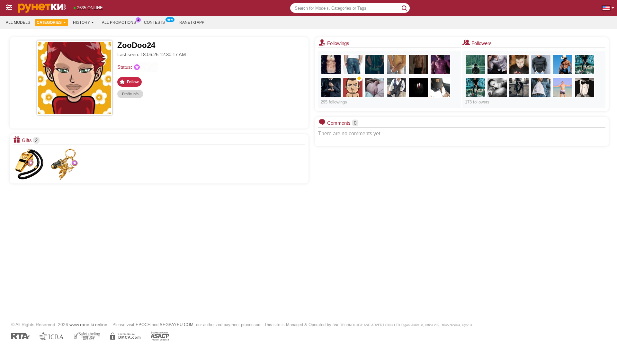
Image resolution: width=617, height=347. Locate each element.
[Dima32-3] (475, 87)
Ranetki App (191, 22)
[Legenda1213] (396, 87)
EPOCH (143, 324)
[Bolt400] (396, 64)
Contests (154, 22)
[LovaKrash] (497, 64)
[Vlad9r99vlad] (519, 87)
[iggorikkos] (418, 64)
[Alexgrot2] (440, 64)
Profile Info (130, 94)
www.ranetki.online (88, 324)
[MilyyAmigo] (374, 64)
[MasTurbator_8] (353, 64)
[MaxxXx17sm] (562, 64)
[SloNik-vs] (584, 87)
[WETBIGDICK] (584, 64)
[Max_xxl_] (497, 87)
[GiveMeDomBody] (541, 64)
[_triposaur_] (519, 64)
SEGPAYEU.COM (176, 324)
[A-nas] (353, 87)
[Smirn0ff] (541, 87)
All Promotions (119, 22)
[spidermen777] (331, 64)
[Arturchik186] (440, 87)
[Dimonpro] (562, 87)
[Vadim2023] (374, 87)
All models (18, 22)
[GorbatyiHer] (331, 87)
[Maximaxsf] (475, 64)
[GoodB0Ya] (418, 87)
